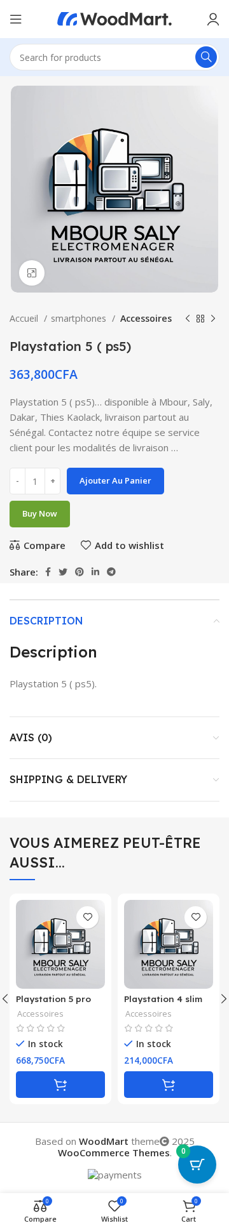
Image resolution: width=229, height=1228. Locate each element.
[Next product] (213, 318)
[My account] (213, 19)
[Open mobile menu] (16, 19)
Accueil (25, 318)
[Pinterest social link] (79, 572)
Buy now (39, 513)
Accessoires (145, 318)
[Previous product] (187, 318)
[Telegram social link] (111, 572)
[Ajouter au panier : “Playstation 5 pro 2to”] (60, 1084)
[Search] (206, 57)
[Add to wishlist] (87, 917)
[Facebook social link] (48, 572)
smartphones (80, 318)
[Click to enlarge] (32, 273)
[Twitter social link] (63, 572)
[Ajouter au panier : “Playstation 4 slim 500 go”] (168, 1084)
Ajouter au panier (115, 480)
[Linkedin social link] (95, 572)
